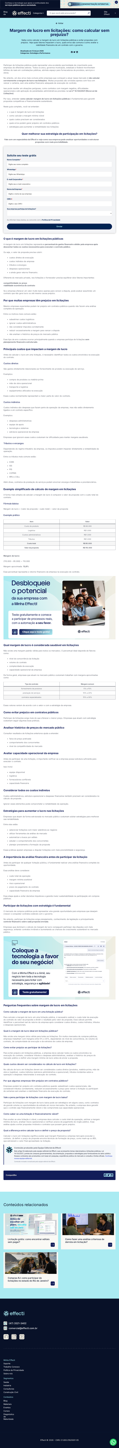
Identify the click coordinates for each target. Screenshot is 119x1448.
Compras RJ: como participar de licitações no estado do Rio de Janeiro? (28, 1279)
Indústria (7, 1385)
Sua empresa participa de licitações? (21, 209)
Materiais (7, 1404)
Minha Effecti (9, 1360)
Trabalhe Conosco (11, 1367)
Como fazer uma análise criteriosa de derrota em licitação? (84, 1241)
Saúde (6, 1382)
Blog (5, 1401)
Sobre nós (8, 1373)
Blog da (5, 13)
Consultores (8, 1389)
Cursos (6, 1411)
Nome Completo (14, 160)
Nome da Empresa (14, 189)
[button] (71, 52)
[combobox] (67, 13)
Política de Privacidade (51, 220)
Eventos (7, 1407)
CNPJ (9, 199)
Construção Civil (10, 1392)
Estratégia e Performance (40, 53)
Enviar (59, 226)
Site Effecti (107, 13)
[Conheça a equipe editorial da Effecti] (9, 1150)
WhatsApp (11, 169)
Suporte (6, 1363)
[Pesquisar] (89, 13)
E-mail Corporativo (15, 179)
